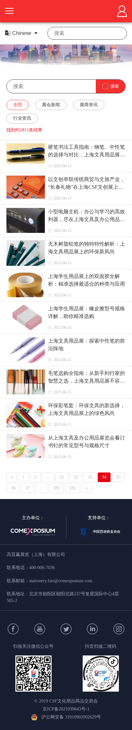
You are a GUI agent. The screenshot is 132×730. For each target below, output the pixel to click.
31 (62, 477)
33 (90, 477)
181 (56, 488)
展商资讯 (89, 104)
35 (118, 477)
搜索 (115, 86)
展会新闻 (51, 104)
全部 (17, 104)
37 (27, 488)
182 (72, 488)
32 (76, 477)
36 (13, 488)
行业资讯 (22, 118)
